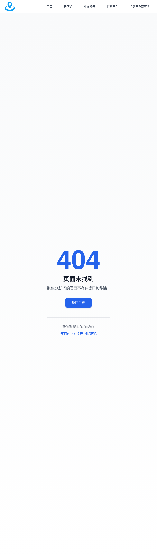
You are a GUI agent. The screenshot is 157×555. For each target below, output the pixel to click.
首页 (49, 6)
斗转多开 (89, 6)
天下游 (68, 6)
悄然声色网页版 (140, 6)
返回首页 (78, 303)
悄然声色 (112, 6)
